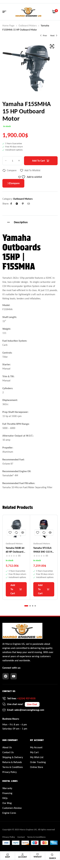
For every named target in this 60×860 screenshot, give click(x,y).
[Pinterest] (5, 676)
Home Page (8, 25)
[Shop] (7, 854)
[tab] (30, 221)
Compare (11, 170)
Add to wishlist (32, 170)
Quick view (22, 532)
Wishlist (38, 857)
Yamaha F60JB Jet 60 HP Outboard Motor (15, 551)
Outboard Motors (28, 25)
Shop (7, 857)
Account (22, 857)
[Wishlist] (37, 854)
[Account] (22, 854)
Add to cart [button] (13, 589)
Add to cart (38, 160)
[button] (52, 46)
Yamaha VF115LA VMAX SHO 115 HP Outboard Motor (43, 551)
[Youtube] (13, 676)
